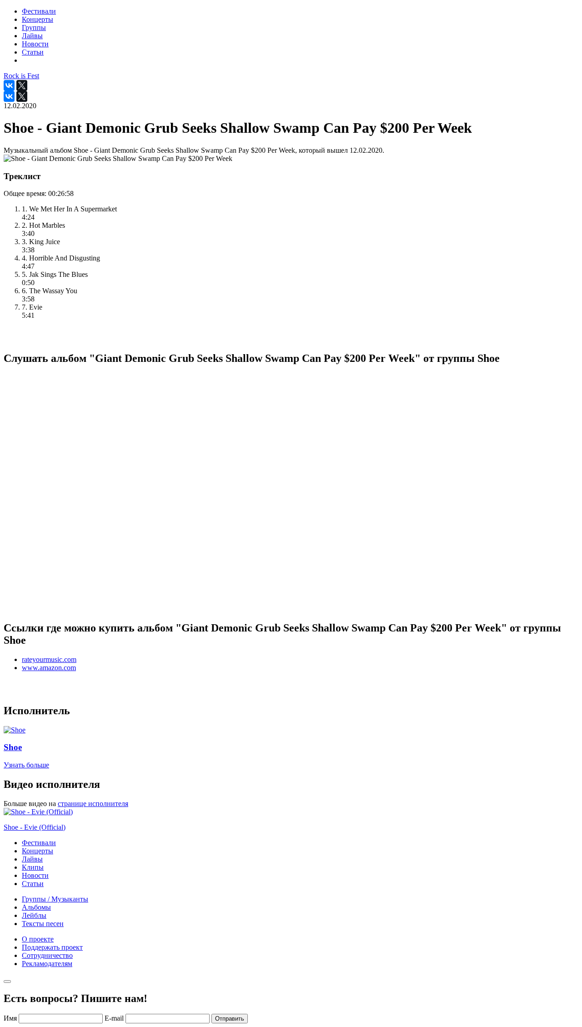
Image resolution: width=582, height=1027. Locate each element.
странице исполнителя (93, 803)
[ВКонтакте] (9, 85)
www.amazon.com (49, 667)
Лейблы (34, 915)
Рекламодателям (47, 963)
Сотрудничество (47, 955)
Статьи (33, 883)
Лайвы (32, 859)
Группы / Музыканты (55, 899)
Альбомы (36, 907)
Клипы (33, 867)
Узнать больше (26, 765)
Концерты (37, 851)
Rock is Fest (21, 76)
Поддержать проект (52, 947)
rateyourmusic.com (49, 659)
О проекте (38, 939)
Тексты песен (43, 923)
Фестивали (39, 843)
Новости (35, 875)
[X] (21, 85)
